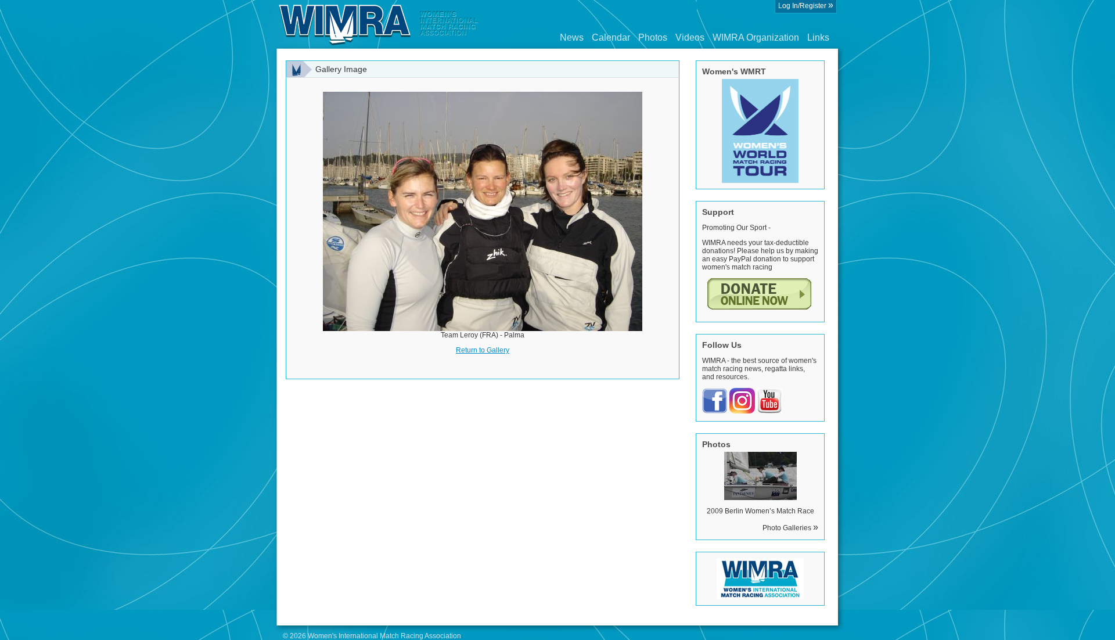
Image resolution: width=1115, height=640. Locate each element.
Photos (652, 37)
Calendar (611, 37)
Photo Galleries (790, 528)
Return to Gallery (482, 350)
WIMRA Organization (756, 37)
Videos (689, 37)
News (572, 37)
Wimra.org (378, 24)
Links (818, 37)
